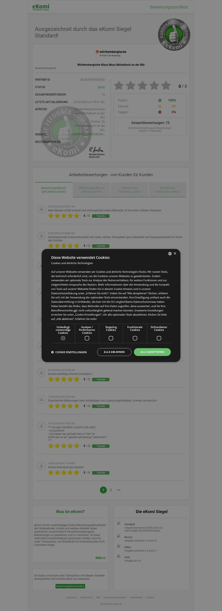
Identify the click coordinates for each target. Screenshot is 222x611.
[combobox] (170, 253)
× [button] (174, 253)
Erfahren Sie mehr (86, 319)
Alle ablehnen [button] (114, 352)
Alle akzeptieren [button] (152, 352)
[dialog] (111, 305)
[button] (69, 352)
